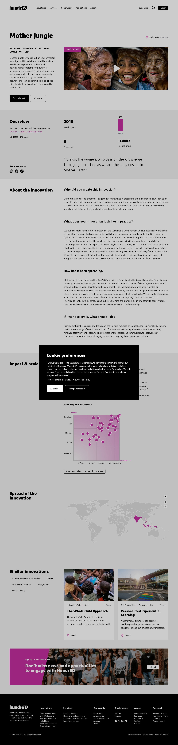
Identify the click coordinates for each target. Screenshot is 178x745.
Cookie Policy (84, 380)
